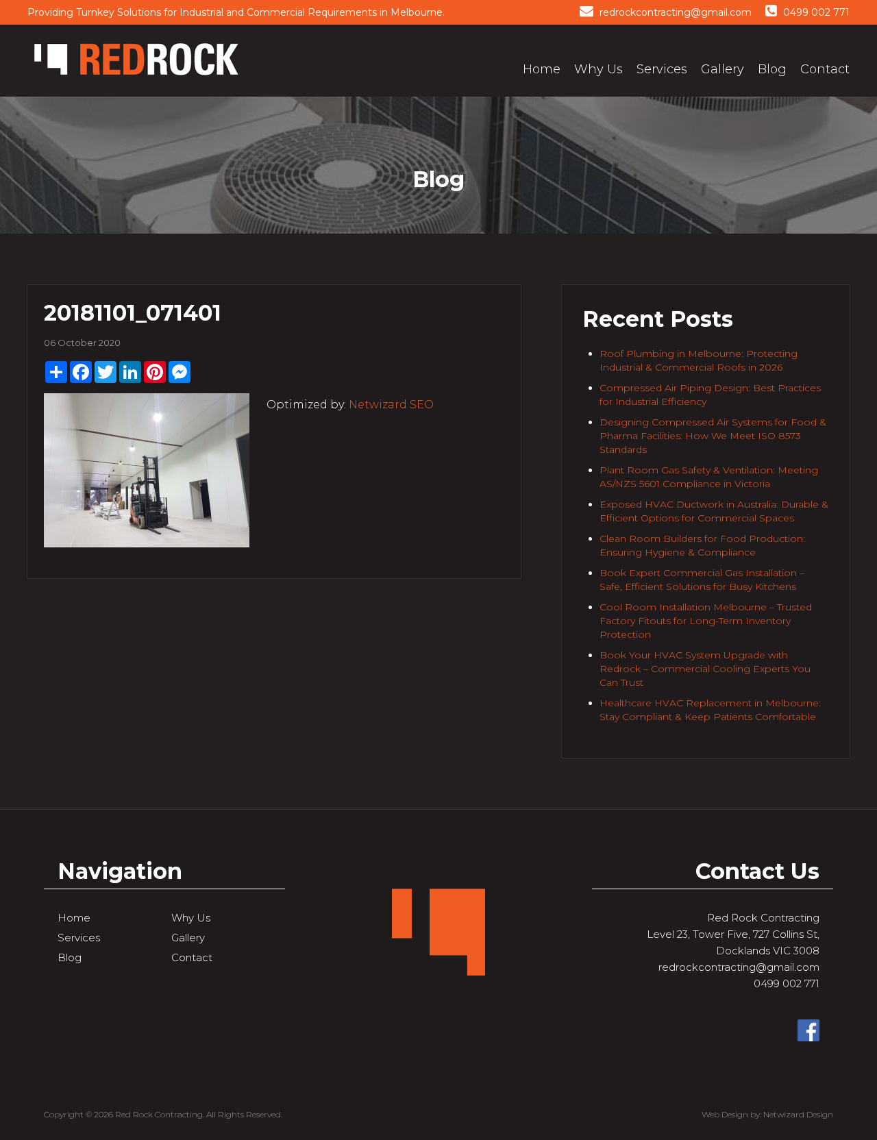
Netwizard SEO (391, 404)
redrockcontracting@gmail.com (674, 12)
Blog (772, 69)
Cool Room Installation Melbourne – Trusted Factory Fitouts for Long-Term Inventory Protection (706, 621)
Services (662, 69)
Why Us (598, 69)
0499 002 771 (815, 12)
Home (541, 69)
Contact (825, 69)
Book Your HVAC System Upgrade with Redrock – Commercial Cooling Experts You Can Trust (705, 669)
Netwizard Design (798, 1114)
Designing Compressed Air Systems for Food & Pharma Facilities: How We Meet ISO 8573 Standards (713, 436)
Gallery (722, 69)
